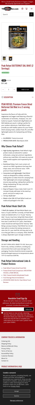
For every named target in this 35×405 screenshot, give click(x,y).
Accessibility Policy (7, 353)
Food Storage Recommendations (13, 278)
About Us (4, 358)
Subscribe (28, 309)
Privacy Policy (15, 386)
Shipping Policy (6, 344)
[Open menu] (31, 9)
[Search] (31, 14)
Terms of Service (6, 351)
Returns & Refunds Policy (9, 346)
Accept (16, 391)
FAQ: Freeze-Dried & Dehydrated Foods (16, 275)
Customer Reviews (7, 356)
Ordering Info (5, 341)
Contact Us (4, 361)
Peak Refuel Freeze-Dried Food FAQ (14, 268)
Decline (16, 396)
